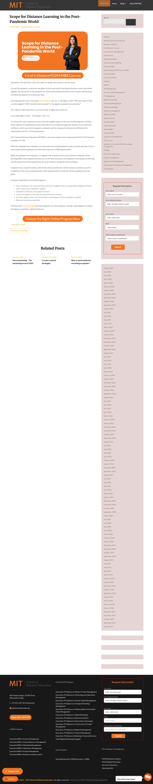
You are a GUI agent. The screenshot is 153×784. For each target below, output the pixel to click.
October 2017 (109, 619)
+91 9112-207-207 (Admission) (23, 703)
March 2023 (108, 416)
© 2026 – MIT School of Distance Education (35, 780)
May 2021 (107, 486)
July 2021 (107, 479)
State (107, 224)
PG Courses (108, 140)
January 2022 (109, 464)
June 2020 (107, 523)
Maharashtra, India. (17, 698)
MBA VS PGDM (109, 114)
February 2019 (109, 578)
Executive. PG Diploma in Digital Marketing (72, 715)
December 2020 (110, 501)
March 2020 (108, 534)
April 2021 (108, 490)
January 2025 (109, 335)
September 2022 (110, 438)
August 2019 (108, 560)
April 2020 (108, 530)
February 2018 (109, 604)
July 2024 (107, 357)
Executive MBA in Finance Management (24, 739)
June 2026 (107, 272)
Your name (110, 191)
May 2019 (107, 571)
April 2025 (108, 324)
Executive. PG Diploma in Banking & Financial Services (76, 736)
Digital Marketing (110, 59)
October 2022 (109, 434)
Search (106, 18)
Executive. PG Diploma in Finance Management (73, 733)
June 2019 (107, 567)
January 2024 (109, 379)
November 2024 (110, 342)
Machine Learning (110, 100)
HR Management (110, 89)
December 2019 (110, 545)
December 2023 (110, 383)
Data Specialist (107, 768)
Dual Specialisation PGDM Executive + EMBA (72, 759)
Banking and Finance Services (114, 41)
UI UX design (108, 169)
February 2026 (109, 287)
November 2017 (110, 615)
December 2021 (110, 468)
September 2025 (110, 305)
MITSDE (15, 27)
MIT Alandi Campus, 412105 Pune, (22, 695)
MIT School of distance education (94, 780)
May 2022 (107, 453)
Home (114, 4)
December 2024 (110, 338)
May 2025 (107, 320)
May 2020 (107, 527)
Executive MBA (109, 74)
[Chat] (148, 777)
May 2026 (107, 275)
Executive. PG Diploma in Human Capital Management (76, 700)
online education (110, 126)
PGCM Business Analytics (111, 759)
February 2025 (109, 331)
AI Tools (107, 37)
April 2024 (108, 368)
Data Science (108, 55)
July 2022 (107, 445)
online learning (29, 206)
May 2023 (107, 408)
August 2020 (108, 516)
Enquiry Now (14, 771)
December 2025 (110, 294)
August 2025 (108, 309)
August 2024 (108, 353)
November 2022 (110, 431)
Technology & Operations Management (118, 165)
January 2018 (109, 608)
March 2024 (108, 372)
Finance (106, 81)
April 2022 (108, 457)
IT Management (109, 96)
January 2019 (109, 582)
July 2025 (107, 312)
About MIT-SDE (136, 4)
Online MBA (108, 129)
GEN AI (106, 85)
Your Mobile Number (113, 200)
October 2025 (109, 301)
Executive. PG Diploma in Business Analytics (72, 718)
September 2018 (110, 593)
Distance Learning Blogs (19, 231)
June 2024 (107, 360)
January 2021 (109, 497)
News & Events (109, 118)
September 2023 (110, 394)
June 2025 (107, 316)
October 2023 (109, 390)
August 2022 (108, 442)
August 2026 (108, 268)
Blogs (122, 4)
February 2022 (109, 460)
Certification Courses (112, 48)
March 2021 (108, 493)
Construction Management (114, 52)
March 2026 (108, 283)
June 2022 (107, 449)
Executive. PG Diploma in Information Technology (74, 721)
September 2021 (110, 471)
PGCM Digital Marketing (111, 762)
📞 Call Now (10, 779)
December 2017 (110, 612)
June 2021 (107, 482)
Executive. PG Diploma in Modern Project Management (76, 692)
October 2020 (109, 508)
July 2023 (107, 401)
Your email (110, 214)
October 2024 (109, 346)
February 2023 (109, 420)
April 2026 (108, 279)
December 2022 (110, 427)
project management (111, 158)
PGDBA (106, 150)
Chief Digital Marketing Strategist (68, 739)
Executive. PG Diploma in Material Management (73, 730)
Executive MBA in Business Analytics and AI (26, 754)
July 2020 (107, 519)
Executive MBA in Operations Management (26, 748)
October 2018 (109, 590)
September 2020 (110, 512)
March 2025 (108, 327)
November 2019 (110, 549)
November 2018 (110, 586)
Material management (112, 111)
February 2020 (109, 538)
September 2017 (110, 623)
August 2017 (108, 626)
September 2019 (110, 556)
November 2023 (110, 386)
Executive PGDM (110, 78)
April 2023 (108, 412)
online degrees (45, 101)
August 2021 (108, 475)
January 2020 (109, 542)
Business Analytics (110, 44)
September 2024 (110, 349)
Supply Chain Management (113, 161)
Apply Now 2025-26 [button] (20, 717)
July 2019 (107, 564)
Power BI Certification (112, 154)
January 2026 (109, 290)
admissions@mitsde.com (21, 708)
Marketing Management (112, 103)
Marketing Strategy (111, 107)
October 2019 (109, 553)
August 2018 (108, 597)
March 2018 (108, 601)
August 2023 (108, 397)
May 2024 (107, 364)
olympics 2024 (109, 122)
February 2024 (109, 375)
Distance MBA (109, 66)
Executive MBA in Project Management (24, 751)
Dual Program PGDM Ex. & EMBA (116, 70)
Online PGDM (109, 133)
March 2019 (108, 575)
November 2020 (110, 505)
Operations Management (113, 137)
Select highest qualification (115, 235)
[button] (53, 75)
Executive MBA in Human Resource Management (28, 742)
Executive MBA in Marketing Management (25, 745)
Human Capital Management (114, 92)
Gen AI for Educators (109, 765)
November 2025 (110, 298)
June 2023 (107, 405)
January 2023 (109, 423)
